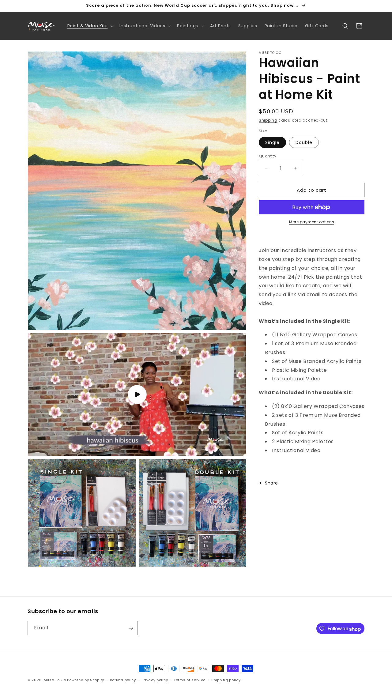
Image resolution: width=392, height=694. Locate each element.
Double (304, 142)
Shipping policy (226, 679)
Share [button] (271, 483)
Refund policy (123, 679)
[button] (90, 25)
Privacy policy (154, 679)
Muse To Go (55, 679)
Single (272, 142)
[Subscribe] (131, 628)
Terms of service (189, 679)
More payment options (311, 221)
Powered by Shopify (85, 679)
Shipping (268, 120)
